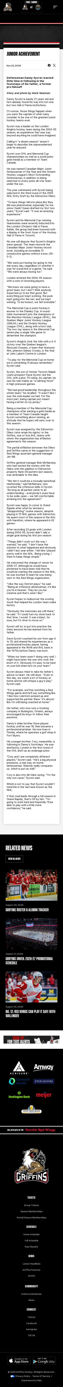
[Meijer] (43, 1095)
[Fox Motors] (43, 1081)
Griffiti (31, 1276)
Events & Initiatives (32, 1294)
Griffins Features (31, 1270)
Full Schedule (31, 1240)
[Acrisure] (19, 1067)
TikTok (31, 1335)
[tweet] (54, 65)
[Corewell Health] (19, 1081)
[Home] (8, 7)
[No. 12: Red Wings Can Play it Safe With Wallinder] (31, 987)
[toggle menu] (55, 7)
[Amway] (43, 1067)
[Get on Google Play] (44, 1361)
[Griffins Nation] (31, 1040)
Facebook (31, 1323)
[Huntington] (19, 1094)
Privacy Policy (23, 1376)
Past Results (31, 1247)
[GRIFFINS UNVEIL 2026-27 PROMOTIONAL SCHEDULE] (31, 934)
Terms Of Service (41, 1376)
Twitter (32, 1317)
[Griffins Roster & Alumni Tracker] (31, 885)
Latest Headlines (31, 1264)
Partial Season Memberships (31, 1217)
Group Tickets (31, 1205)
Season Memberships (31, 1211)
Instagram (31, 1329)
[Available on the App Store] (19, 1361)
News (31, 1300)
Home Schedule (31, 1234)
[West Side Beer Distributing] (31, 1109)
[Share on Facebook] (49, 65)
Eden (39, 1380)
